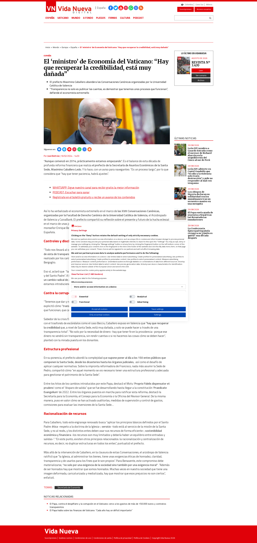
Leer (201, 70)
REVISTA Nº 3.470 (201, 64)
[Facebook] (59, 149)
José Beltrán (53, 156)
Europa (65, 47)
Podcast (138, 18)
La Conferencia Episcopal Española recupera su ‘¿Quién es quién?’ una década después (200, 233)
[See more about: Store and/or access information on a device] (182, 286)
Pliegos (100, 18)
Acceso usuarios (204, 9)
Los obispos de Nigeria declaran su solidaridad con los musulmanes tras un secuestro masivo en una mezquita (199, 198)
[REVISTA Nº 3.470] (183, 65)
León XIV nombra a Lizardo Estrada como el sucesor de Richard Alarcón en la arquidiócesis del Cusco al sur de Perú (200, 154)
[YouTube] (69, 149)
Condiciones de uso (83, 538)
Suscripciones (186, 9)
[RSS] (89, 149)
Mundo (76, 18)
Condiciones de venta (103, 538)
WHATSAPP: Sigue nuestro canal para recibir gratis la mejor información (96, 187)
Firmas (112, 18)
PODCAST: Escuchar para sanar (71, 192)
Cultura (125, 18)
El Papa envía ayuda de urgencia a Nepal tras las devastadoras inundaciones (200, 216)
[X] (64, 149)
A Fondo (88, 18)
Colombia (189, 4)
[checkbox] (74, 296)
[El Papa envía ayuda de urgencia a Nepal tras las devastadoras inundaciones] (180, 214)
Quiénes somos (65, 538)
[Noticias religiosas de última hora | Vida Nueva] (68, 7)
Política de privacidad (122, 538)
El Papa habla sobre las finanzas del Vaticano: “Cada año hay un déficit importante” (91, 510)
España (50, 18)
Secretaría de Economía (69, 487)
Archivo (201, 80)
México (209, 4)
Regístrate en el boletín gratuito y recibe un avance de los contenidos (94, 197)
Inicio (48, 47)
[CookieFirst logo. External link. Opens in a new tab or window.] (76, 226)
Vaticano (63, 18)
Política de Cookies (142, 538)
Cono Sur (199, 4)
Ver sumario (201, 75)
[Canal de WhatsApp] (131, 8)
